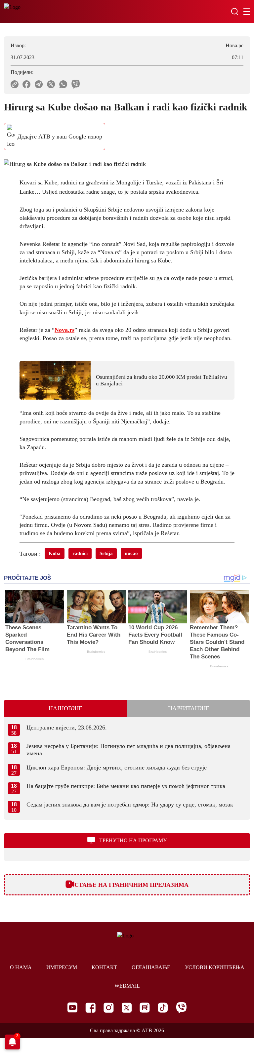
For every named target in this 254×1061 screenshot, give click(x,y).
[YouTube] (72, 1007)
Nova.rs (64, 330)
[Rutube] (145, 1007)
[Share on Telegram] (39, 84)
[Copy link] (15, 84)
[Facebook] (90, 1007)
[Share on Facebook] (26, 84)
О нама (21, 967)
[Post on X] (51, 84)
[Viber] (181, 1007)
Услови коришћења (214, 967)
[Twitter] (127, 1007)
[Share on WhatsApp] (63, 84)
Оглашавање (151, 967)
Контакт (104, 967)
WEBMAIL (127, 986)
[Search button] (234, 12)
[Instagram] (109, 1007)
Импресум (61, 967)
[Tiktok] (163, 1007)
